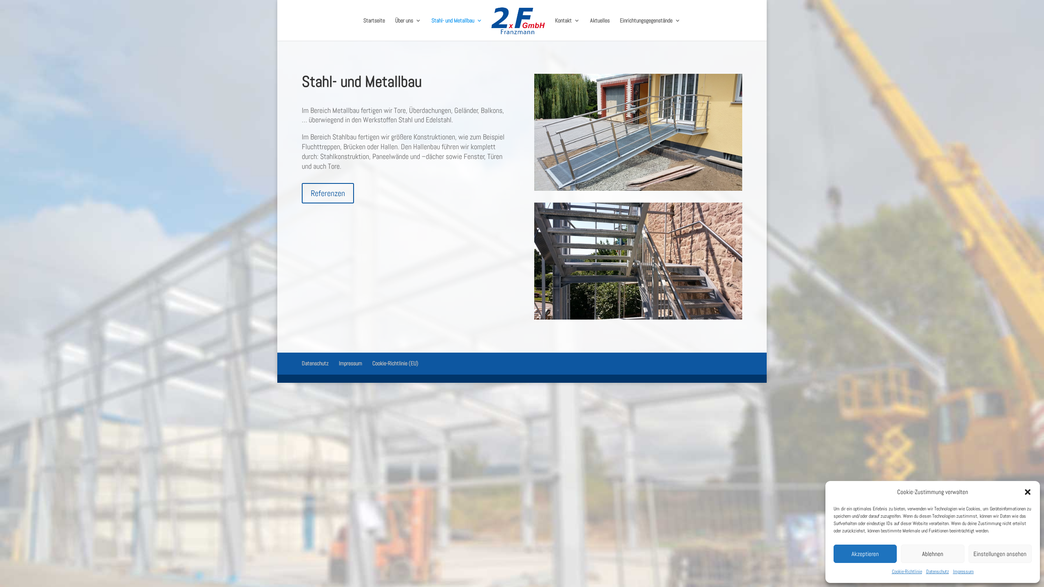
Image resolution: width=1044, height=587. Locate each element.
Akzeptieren (865, 554)
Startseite (374, 21)
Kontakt (563, 21)
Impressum (963, 571)
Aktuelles (600, 21)
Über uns (404, 21)
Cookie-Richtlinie (907, 571)
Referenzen (328, 193)
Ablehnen (932, 554)
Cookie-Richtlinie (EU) (395, 363)
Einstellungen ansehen (999, 554)
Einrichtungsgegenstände (646, 21)
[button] (1028, 492)
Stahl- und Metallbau (452, 21)
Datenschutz (937, 571)
